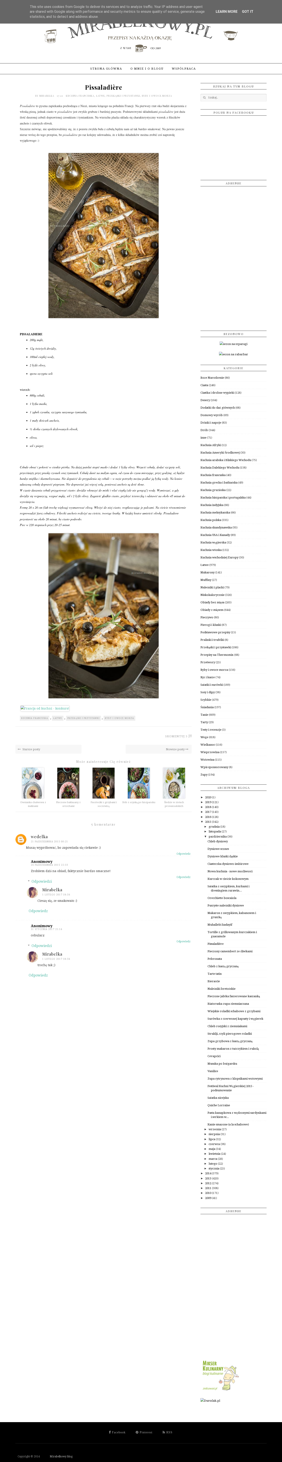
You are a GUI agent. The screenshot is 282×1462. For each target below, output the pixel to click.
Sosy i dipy (207, 692)
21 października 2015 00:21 (49, 841)
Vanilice (213, 1071)
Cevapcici (214, 1056)
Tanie (204, 714)
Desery (205, 400)
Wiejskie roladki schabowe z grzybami (234, 1011)
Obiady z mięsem (211, 609)
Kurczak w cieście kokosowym (228, 878)
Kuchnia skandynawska (216, 527)
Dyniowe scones (218, 849)
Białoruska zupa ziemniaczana (228, 1003)
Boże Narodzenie (212, 377)
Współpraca (184, 68)
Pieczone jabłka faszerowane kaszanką (234, 996)
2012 (208, 1183)
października (218, 836)
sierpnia (215, 1134)
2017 (208, 811)
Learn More (226, 11)
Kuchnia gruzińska (213, 490)
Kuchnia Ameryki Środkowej (220, 452)
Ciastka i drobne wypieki (217, 392)
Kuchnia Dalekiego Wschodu (219, 467)
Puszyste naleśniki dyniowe (226, 905)
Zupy (204, 774)
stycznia (214, 1168)
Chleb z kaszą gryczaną (223, 966)
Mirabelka (47, 95)
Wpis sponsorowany (214, 767)
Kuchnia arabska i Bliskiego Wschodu (225, 460)
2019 (208, 802)
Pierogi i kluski (210, 624)
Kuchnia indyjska (211, 505)
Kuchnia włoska (211, 550)
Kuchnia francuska (80, 95)
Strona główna (106, 68)
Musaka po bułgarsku (222, 1063)
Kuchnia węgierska (213, 542)
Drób (204, 430)
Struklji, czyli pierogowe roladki (230, 1033)
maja (212, 1149)
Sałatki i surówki (211, 684)
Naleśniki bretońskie (222, 988)
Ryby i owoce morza (157, 95)
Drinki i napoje (210, 422)
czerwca (215, 1144)
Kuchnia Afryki (210, 445)
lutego (213, 1163)
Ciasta (204, 385)
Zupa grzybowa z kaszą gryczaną (230, 1041)
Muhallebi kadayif (220, 924)
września (215, 1129)
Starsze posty (31, 749)
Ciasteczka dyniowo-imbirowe (228, 863)
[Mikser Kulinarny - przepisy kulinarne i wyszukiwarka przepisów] (220, 1390)
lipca (212, 1139)
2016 (208, 817)
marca (213, 1158)
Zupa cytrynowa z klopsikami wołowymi (235, 1078)
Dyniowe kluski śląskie (223, 856)
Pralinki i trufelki (212, 639)
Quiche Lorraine (219, 1105)
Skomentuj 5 (176, 736)
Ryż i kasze (207, 677)
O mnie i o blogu (146, 68)
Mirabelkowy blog (56, 1456)
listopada (215, 831)
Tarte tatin (215, 973)
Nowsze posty (175, 749)
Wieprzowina (209, 752)
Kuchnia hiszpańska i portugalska (223, 497)
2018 (208, 807)
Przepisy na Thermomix (217, 654)
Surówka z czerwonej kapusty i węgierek (235, 1018)
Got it (247, 11)
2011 (208, 1188)
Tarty (204, 722)
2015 (208, 821)
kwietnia (215, 1153)
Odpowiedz (183, 853)
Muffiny (205, 580)
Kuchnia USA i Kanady (215, 535)
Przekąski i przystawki (123, 95)
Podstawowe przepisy (215, 632)
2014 (208, 1173)
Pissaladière (216, 943)
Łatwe (100, 95)
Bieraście (214, 981)
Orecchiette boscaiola (222, 898)
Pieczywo (206, 617)
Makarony (207, 572)
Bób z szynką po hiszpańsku (138, 802)
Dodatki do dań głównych (217, 407)
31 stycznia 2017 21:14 (46, 929)
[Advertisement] (233, 257)
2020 (208, 797)
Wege (204, 737)
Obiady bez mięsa (212, 602)
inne (203, 437)
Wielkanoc (207, 744)
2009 (208, 1198)
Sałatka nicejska (218, 1097)
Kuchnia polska (210, 520)
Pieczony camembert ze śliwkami (230, 951)
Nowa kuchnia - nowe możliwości (230, 871)
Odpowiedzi (42, 881)
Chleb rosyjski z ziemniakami (227, 1026)
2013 (208, 1178)
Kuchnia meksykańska (215, 512)
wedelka (39, 836)
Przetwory (207, 662)
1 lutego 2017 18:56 (56, 894)
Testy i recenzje (210, 729)
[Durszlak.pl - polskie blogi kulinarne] (210, 1400)
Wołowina (207, 759)
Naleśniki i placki (212, 587)
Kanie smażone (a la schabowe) (228, 1124)
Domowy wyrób (211, 415)
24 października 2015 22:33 (49, 865)
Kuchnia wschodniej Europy (219, 557)
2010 (208, 1193)
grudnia (214, 826)
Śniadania (207, 707)
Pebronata (215, 958)
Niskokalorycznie (212, 595)
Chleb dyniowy (218, 841)
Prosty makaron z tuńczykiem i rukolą (233, 1048)
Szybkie (205, 699)
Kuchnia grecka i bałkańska (218, 482)
